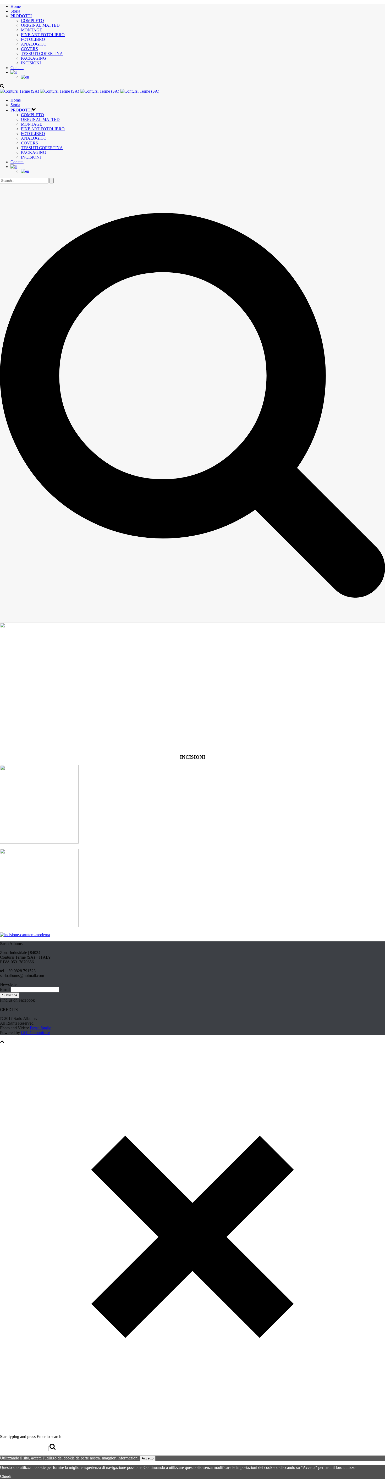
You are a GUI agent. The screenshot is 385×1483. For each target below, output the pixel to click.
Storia (15, 11)
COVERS (29, 49)
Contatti (17, 67)
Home (15, 6)
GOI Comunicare (35, 1032)
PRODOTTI (21, 16)
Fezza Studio (40, 1028)
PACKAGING (33, 58)
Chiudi (5, 1476)
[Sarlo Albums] (79, 91)
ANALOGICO (34, 44)
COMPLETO (32, 20)
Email (5, 989)
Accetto (147, 1458)
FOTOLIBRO (33, 39)
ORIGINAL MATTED (40, 25)
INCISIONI (31, 63)
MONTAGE (31, 30)
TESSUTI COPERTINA (42, 53)
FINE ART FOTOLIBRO (43, 34)
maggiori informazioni (120, 1458)
